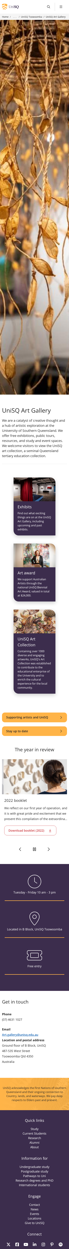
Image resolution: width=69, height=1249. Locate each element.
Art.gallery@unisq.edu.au (20, 1035)
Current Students (34, 1133)
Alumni (34, 1142)
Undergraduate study (34, 1167)
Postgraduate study (34, 1171)
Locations (34, 1218)
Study (35, 1129)
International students (34, 1185)
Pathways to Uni (34, 1176)
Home (5, 16)
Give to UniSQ (34, 1223)
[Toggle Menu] (61, 7)
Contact (34, 1205)
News (35, 1209)
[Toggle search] (49, 7)
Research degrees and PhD (34, 1180)
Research (34, 1138)
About (34, 1147)
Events (34, 1214)
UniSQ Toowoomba (31, 16)
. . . (14, 17)
